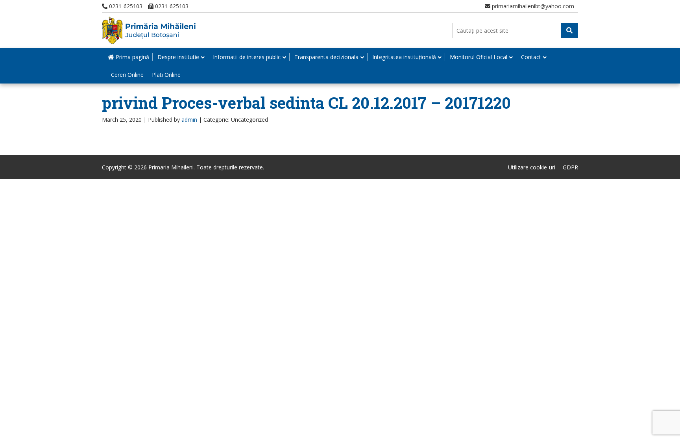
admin (189, 119)
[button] (569, 30)
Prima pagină (131, 57)
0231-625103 (124, 6)
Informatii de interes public (247, 57)
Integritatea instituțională (404, 57)
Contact (531, 57)
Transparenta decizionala (326, 57)
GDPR (570, 167)
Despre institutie (178, 57)
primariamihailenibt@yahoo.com (532, 6)
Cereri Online (127, 74)
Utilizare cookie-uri (531, 167)
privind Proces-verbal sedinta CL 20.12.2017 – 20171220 (306, 102)
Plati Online (166, 74)
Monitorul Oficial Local (478, 57)
